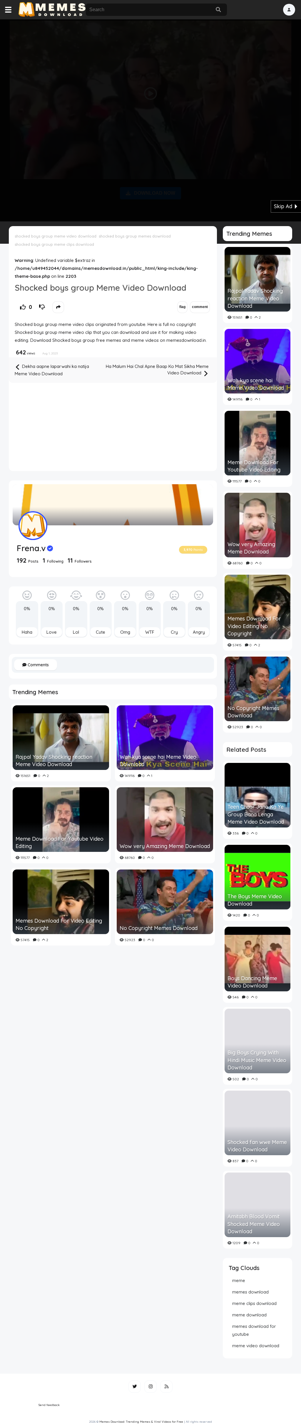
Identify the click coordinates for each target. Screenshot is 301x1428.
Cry (174, 632)
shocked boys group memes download (135, 236)
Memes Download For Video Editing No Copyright (59, 924)
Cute (100, 632)
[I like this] (23, 307)
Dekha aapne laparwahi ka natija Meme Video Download (52, 370)
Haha (27, 632)
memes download (250, 1292)
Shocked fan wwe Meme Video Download (257, 1146)
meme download (249, 1315)
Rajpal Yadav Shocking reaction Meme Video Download (54, 760)
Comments (37, 664)
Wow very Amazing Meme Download (165, 846)
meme (238, 1280)
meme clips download (254, 1303)
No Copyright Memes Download (159, 928)
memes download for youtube (254, 1330)
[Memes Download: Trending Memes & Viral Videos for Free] (52, 9)
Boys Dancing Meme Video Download (252, 982)
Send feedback (49, 1405)
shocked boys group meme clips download (54, 244)
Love (51, 632)
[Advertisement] (150, 119)
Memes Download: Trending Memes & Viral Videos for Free (141, 1422)
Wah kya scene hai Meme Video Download (158, 760)
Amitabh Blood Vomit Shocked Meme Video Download (254, 1223)
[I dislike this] (42, 307)
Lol (76, 632)
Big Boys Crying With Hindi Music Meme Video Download (257, 1060)
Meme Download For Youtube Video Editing (59, 842)
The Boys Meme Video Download (255, 900)
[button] (289, 10)
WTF (149, 632)
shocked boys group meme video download (55, 236)
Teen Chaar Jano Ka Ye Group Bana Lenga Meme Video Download (256, 814)
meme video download (255, 1345)
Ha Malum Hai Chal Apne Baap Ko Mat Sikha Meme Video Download (157, 370)
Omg (125, 632)
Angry (199, 632)
